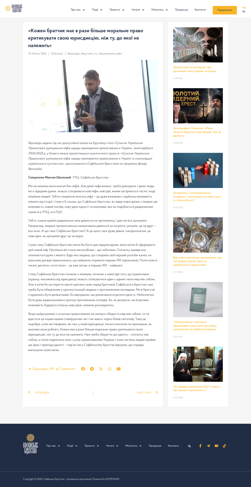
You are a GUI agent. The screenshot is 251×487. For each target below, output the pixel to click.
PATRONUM (112, 479)
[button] (83, 369)
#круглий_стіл (89, 53)
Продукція (181, 9)
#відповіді (73, 53)
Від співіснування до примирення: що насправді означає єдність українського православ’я (197, 261)
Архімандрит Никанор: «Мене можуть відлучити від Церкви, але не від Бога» (197, 132)
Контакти (200, 9)
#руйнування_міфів (110, 53)
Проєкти (115, 9)
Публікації (57, 53)
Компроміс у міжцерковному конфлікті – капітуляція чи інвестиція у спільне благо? (197, 197)
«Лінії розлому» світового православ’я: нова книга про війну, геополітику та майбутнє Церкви (195, 326)
